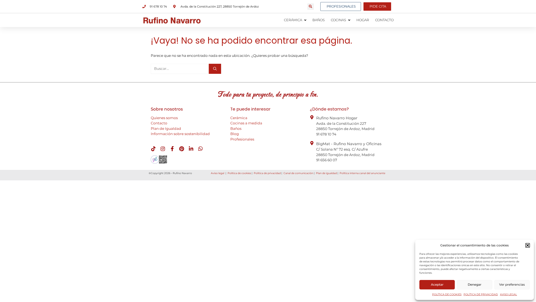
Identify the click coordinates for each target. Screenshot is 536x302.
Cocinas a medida (246, 123)
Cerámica (238, 118)
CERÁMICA (293, 20)
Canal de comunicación (298, 173)
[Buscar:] (180, 68)
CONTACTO (384, 20)
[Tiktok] (153, 148)
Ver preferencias (512, 284)
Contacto (159, 123)
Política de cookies (239, 173)
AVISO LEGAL (508, 294)
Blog (234, 134)
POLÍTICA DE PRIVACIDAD (481, 294)
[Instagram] (162, 148)
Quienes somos (164, 118)
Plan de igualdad (326, 173)
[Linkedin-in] (190, 148)
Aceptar (437, 284)
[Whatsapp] (200, 148)
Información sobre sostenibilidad (180, 134)
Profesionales (242, 139)
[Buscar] (215, 69)
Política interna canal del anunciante (362, 173)
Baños (235, 128)
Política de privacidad (267, 173)
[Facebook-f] (172, 148)
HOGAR (362, 20)
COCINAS (338, 20)
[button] (528, 245)
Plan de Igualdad (166, 128)
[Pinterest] (181, 148)
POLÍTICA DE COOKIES (446, 294)
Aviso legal (217, 173)
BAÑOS (318, 20)
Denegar (474, 284)
